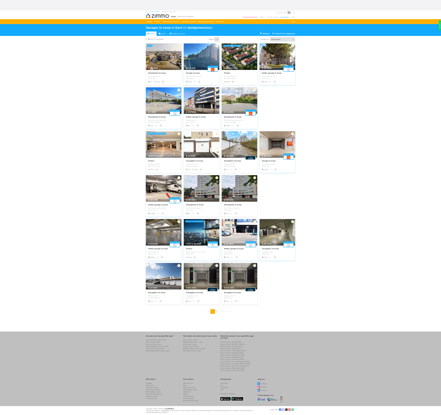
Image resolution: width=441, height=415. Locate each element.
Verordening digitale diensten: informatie (226, 410)
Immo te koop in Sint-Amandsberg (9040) (234, 361)
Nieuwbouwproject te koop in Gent (158, 351)
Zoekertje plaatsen (250, 17)
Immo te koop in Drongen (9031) (231, 346)
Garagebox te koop (194, 161)
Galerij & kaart (178, 34)
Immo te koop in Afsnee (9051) (230, 342)
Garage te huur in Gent (191, 346)
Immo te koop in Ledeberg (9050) (232, 353)
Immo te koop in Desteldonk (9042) (232, 344)
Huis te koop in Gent (153, 342)
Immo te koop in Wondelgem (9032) (232, 368)
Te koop (149, 22)
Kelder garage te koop (271, 73)
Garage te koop (193, 73)
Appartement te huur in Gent (193, 342)
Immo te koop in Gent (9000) (230, 348)
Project (227, 73)
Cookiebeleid (165, 410)
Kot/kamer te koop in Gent (155, 348)
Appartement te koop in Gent (156, 340)
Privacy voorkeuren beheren (189, 410)
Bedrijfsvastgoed (189, 22)
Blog (293, 22)
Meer (262, 17)
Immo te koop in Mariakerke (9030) (232, 355)
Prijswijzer (220, 22)
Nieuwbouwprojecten (171, 22)
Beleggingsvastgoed (206, 22)
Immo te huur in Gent (190, 340)
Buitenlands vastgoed (186, 16)
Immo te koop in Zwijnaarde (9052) (232, 370)
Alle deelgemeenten (246, 410)
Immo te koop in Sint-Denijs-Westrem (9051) (235, 364)
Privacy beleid (174, 410)
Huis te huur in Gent (189, 344)
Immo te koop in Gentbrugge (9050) (233, 350)
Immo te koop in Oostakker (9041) (232, 359)
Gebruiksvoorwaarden (153, 410)
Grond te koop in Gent (153, 344)
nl (293, 13)
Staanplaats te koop (157, 73)
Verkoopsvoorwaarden (205, 410)
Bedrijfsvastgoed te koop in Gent (157, 346)
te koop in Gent (155, 11)
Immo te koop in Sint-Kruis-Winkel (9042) (234, 366)
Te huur (157, 22)
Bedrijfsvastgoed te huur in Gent (194, 348)
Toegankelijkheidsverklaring (154, 412)
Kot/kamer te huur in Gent (192, 351)
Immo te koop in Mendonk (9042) (231, 357)
